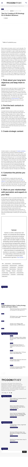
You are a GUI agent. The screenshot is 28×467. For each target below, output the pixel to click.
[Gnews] (11, 393)
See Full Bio (20, 257)
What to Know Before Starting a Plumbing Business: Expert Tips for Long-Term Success (17, 407)
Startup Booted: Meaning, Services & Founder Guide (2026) (18, 360)
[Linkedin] (6, 393)
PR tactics (13, 270)
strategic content (12, 272)
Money (3, 303)
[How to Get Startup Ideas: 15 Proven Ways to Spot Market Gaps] (5, 353)
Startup (11, 335)
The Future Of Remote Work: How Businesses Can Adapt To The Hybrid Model (18, 433)
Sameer (6, 18)
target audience (4, 276)
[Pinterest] (8, 393)
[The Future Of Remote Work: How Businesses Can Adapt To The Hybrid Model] (5, 435)
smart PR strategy (5, 272)
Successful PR (13, 274)
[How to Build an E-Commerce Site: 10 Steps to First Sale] (5, 401)
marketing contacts (13, 267)
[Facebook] (2, 393)
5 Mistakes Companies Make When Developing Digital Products (17, 367)
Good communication (13, 265)
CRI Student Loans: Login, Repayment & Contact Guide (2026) (18, 317)
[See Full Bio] (24, 257)
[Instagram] (4, 393)
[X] (9, 393)
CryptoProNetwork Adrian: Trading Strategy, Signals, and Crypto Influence (13, 306)
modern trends (19, 269)
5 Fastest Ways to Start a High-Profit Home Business (18, 425)
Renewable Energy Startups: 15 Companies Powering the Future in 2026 (17, 346)
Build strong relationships (17, 263)
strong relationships (20, 272)
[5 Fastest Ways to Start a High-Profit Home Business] (5, 427)
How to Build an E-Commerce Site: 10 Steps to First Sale (18, 399)
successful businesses (5, 274)
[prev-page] (2, 373)
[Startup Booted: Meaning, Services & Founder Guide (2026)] (5, 361)
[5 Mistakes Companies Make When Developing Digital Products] (5, 368)
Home (2, 6)
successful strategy (20, 274)
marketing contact (5, 267)
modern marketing (21, 151)
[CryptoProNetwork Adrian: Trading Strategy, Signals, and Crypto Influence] (14, 296)
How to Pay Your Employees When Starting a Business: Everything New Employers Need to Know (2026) (18, 414)
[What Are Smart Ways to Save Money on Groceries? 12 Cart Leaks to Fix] (5, 312)
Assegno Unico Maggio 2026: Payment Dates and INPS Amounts (17, 324)
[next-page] (4, 373)
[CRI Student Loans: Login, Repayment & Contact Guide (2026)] (5, 319)
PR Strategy (8, 270)
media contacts (20, 267)
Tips (4, 6)
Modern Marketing (12, 269)
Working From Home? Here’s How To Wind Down (18, 440)
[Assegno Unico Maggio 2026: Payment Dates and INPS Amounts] (5, 326)
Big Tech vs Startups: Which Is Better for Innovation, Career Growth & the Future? (18, 338)
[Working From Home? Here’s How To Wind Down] (5, 442)
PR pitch (3, 270)
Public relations (19, 270)
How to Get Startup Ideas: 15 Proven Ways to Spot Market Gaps (18, 353)
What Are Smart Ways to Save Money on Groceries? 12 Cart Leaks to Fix (18, 309)
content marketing (5, 265)
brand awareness (15, 98)
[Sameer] (2, 18)
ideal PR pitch (21, 265)
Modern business (5, 269)
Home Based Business (13, 427)
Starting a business (13, 401)
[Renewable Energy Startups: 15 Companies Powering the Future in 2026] (5, 346)
